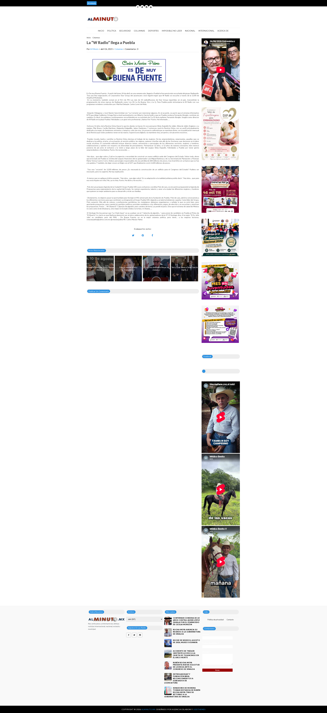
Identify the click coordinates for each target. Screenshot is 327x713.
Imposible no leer (172, 31)
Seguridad (125, 31)
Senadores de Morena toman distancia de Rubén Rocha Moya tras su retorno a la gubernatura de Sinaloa (182, 692)
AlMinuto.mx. (148, 709)
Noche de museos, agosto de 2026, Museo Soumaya (186, 641)
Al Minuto (94, 49)
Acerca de (223, 31)
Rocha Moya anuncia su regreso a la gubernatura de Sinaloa (187, 632)
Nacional (190, 31)
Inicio (101, 31)
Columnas (139, 31)
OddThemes (199, 709)
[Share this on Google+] (142, 235)
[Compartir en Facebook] (152, 235)
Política (111, 31)
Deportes (153, 31)
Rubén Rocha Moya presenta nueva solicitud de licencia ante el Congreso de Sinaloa (186, 666)
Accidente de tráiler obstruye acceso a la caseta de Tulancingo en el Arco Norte (186, 654)
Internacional (206, 31)
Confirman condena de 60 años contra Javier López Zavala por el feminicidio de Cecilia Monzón (186, 621)
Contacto (230, 620)
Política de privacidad (216, 620)
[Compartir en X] (133, 235)
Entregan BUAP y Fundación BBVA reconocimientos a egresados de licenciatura (178, 678)
